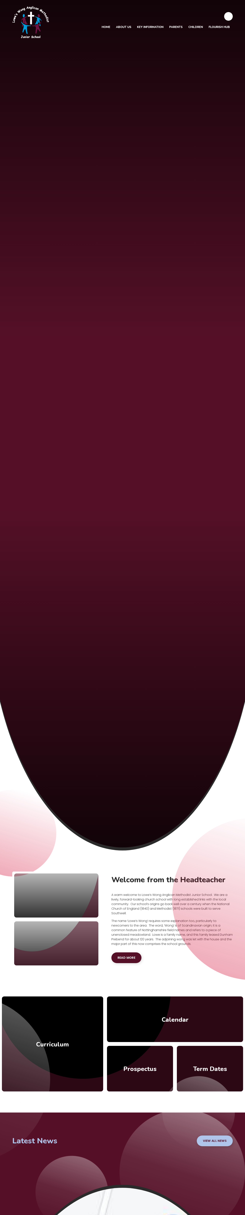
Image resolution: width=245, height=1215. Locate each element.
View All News (215, 1141)
